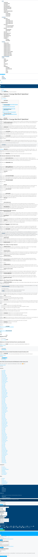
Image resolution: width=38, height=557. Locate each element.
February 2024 (4, 404)
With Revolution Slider (7, 8)
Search (1, 528)
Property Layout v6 (7, 50)
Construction (4, 468)
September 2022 (5, 425)
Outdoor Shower (30, 526)
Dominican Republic (5, 469)
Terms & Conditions (10, 546)
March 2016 (4, 461)
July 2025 (3, 383)
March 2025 (4, 388)
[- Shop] (3, 515)
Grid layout (6, 18)
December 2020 (4, 450)
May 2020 (3, 457)
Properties (4, 17)
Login (3, 76)
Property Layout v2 (7, 45)
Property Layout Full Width (8, 51)
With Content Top (7, 34)
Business (3, 466)
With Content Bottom (7, 35)
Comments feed (4, 482)
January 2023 (4, 420)
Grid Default (8, 19)
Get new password (3, 556)
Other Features (2, 525)
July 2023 (3, 413)
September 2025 (5, 381)
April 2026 (3, 372)
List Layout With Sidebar (10, 25)
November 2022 (4, 423)
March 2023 (4, 418)
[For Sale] (3, 509)
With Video (5, 9)
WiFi (22, 527)
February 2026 (4, 375)
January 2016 (4, 462)
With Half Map (8, 30)
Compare (1, 504)
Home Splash (6, 12)
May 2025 (3, 386)
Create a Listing (2, 74)
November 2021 (4, 438)
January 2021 (4, 449)
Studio (7, 71)
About (5, 295)
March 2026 (4, 374)
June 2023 (3, 414)
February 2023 (4, 419)
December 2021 (4, 436)
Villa (7, 335)
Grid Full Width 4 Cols (9, 23)
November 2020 (4, 451)
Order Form (6, 2)
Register (3, 77)
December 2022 (4, 422)
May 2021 (3, 445)
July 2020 (3, 456)
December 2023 (4, 407)
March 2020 (4, 460)
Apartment (8, 67)
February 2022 (4, 434)
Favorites (4, 78)
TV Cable (15, 527)
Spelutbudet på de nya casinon (9, 106)
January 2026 (4, 376)
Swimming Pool (10, 527)
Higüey (3, 487)
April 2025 (3, 387)
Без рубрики (4, 90)
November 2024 (4, 393)
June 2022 (3, 429)
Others (3, 57)
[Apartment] (3, 512)
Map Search (6, 100)
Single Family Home (9, 68)
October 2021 (4, 439)
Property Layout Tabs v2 (8, 55)
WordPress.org (4, 483)
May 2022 (3, 430)
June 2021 (3, 444)
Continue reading (3, 345)
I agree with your (7, 546)
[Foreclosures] (3, 510)
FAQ (4, 62)
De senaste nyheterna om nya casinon (10, 104)
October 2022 (4, 424)
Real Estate (4, 471)
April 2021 (3, 446)
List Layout (6, 24)
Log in (3, 479)
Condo (7, 72)
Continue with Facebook (4, 541)
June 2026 (3, 370)
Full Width (7, 39)
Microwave (25, 526)
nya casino (2, 149)
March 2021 (4, 447)
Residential (6, 66)
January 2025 (4, 391)
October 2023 (4, 409)
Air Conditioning (3, 526)
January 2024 (4, 406)
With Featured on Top (7, 33)
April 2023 (3, 417)
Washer (19, 527)
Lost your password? (9, 538)
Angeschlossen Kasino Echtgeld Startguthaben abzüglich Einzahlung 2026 (14, 351)
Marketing (3, 470)
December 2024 (4, 392)
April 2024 (3, 402)
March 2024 (4, 403)
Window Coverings (27, 527)
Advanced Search (7, 3)
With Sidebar (8, 40)
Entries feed (4, 480)
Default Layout (6, 237)
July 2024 (3, 398)
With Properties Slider (7, 7)
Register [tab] (3, 533)
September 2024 (5, 396)
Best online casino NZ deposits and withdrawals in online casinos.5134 (14, 361)
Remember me (3, 538)
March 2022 (4, 433)
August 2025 (4, 382)
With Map (5, 28)
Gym (15, 526)
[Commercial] (3, 513)
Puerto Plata (4, 488)
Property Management (5, 56)
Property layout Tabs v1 (8, 277)
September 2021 (5, 440)
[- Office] (3, 514)
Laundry (18, 526)
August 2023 (4, 412)
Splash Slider (8, 14)
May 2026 (3, 371)
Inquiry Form (6, 60)
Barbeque (8, 526)
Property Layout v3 (7, 46)
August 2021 (4, 441)
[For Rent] (3, 508)
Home (3, 1)
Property (3, 41)
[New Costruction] (3, 511)
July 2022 (3, 428)
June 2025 (3, 385)
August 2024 (4, 397)
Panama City (4, 489)
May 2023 (3, 415)
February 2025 (4, 390)
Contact (5, 61)
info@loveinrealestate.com (6, 497)
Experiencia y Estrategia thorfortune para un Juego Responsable (12, 341)
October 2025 (4, 380)
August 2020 (4, 455)
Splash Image (8, 13)
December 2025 (4, 377)
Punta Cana (4, 491)
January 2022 (4, 435)
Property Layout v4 (7, 255)
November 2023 (4, 408)
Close (5, 504)
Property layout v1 (7, 44)
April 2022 (3, 431)
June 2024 (3, 399)
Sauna (6, 527)
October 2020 (4, 452)
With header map (8, 29)
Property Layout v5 (7, 49)
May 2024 (3, 401)
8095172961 (4, 496)
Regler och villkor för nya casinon (9, 112)
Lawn (21, 526)
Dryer (12, 526)
